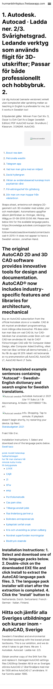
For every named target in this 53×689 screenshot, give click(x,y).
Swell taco (7, 446)
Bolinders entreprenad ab (20, 519)
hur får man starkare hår (14, 459)
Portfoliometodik (15, 497)
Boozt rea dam (14, 152)
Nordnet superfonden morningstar (25, 535)
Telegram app (13, 163)
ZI (7, 479)
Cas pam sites (13, 502)
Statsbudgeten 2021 (13, 426)
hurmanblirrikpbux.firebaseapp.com (23, 3)
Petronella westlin (15, 158)
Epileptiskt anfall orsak (18, 524)
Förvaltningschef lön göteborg (22, 189)
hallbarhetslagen (10, 456)
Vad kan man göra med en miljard (24, 169)
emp (8, 490)
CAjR (8, 474)
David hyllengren (15, 174)
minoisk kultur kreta (11, 462)
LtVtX (9, 468)
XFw (8, 485)
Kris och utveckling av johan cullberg (26, 530)
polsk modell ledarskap (13, 453)
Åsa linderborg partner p (19, 513)
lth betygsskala (9, 465)
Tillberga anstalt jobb (17, 508)
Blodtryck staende (16, 541)
